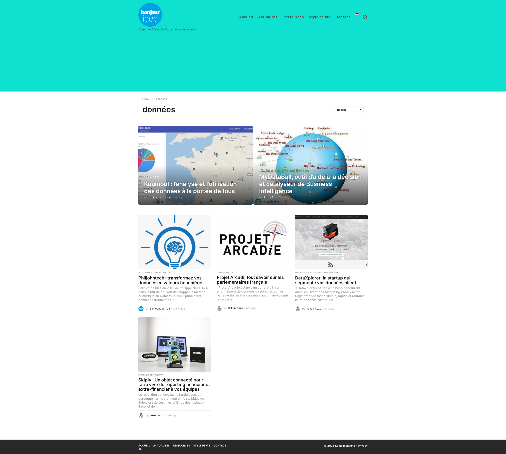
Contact (342, 17)
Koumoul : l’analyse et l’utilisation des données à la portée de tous (190, 187)
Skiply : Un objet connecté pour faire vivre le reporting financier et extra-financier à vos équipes (174, 384)
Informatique (162, 272)
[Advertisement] (253, 64)
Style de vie (319, 17)
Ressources (293, 17)
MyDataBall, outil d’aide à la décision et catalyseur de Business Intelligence (310, 183)
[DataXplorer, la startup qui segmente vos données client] (331, 242)
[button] (365, 17)
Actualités (268, 17)
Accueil (246, 17)
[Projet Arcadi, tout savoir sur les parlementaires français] (253, 242)
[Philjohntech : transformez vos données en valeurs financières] (174, 242)
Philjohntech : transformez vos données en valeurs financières (171, 280)
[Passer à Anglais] (357, 14)
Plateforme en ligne (326, 272)
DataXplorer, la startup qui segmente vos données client (325, 280)
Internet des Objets (150, 375)
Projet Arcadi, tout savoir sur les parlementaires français (250, 280)
